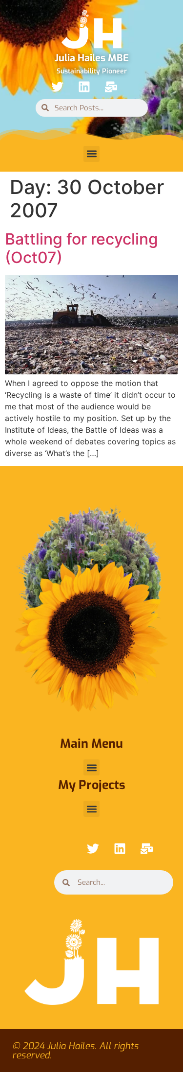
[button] (91, 154)
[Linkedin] (84, 87)
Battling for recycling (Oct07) (81, 248)
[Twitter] (57, 87)
